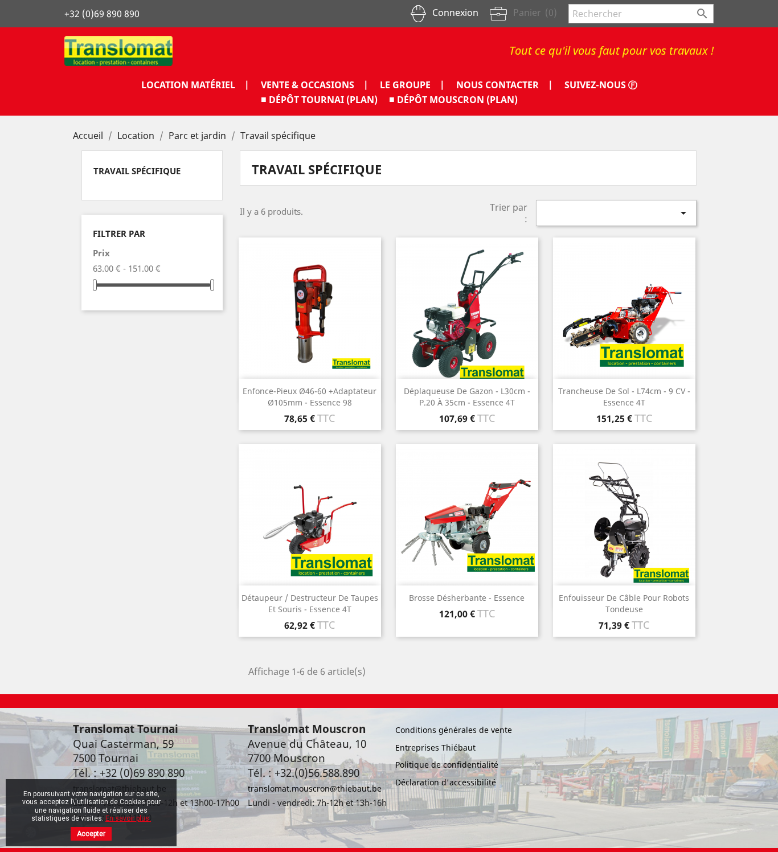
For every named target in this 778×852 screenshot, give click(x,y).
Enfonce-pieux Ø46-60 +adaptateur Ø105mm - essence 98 (309, 397)
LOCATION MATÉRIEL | (195, 85)
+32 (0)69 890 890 (102, 13)
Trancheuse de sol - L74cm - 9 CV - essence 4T (624, 397)
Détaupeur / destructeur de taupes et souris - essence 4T (309, 603)
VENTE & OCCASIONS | (314, 85)
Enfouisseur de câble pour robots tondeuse (624, 603)
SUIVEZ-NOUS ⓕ (600, 85)
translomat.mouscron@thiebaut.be (315, 788)
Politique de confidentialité (446, 764)
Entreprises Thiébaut (435, 747)
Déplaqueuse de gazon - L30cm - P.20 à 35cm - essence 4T (467, 397)
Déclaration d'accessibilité (445, 782)
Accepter (91, 834)
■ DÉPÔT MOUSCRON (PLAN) (453, 99)
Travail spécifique (137, 171)
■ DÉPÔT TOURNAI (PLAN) (319, 99)
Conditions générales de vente (453, 729)
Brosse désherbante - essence (467, 597)
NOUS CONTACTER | (504, 85)
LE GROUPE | (412, 85)
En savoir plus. (128, 818)
